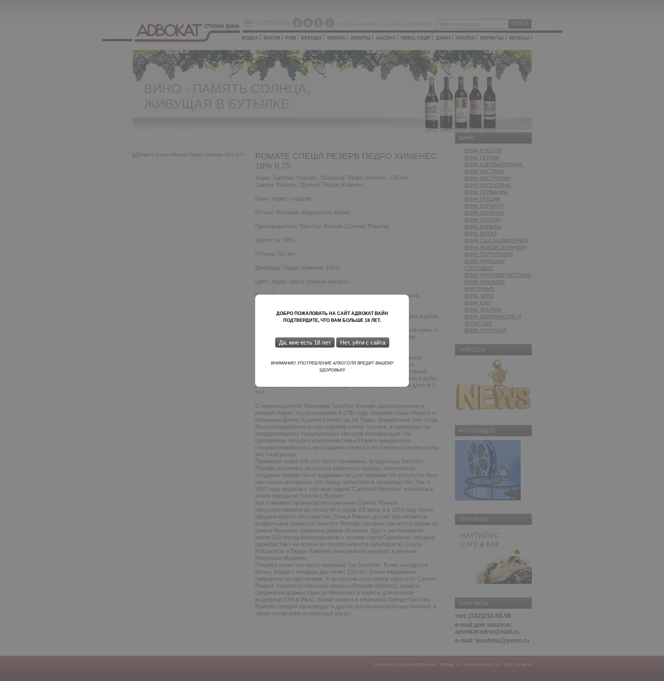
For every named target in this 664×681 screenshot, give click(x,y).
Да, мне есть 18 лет (305, 342)
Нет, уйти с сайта (362, 342)
